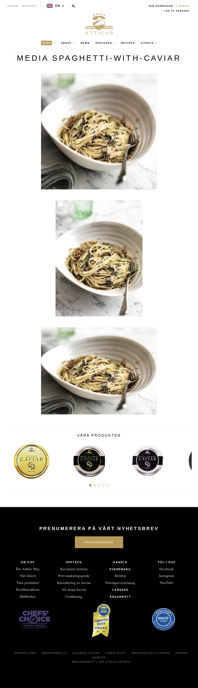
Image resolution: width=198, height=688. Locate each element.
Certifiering (73, 596)
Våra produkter (27, 582)
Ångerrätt (120, 596)
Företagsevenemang (120, 582)
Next (186, 459)
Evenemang (120, 569)
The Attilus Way (27, 568)
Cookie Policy (115, 653)
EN (57, 5)
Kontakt (29, 6)
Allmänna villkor (86, 653)
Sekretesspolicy (54, 653)
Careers (120, 589)
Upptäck (74, 562)
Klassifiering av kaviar (74, 582)
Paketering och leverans (151, 653)
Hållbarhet (27, 596)
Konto (13, 6)
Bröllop (120, 575)
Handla (120, 562)
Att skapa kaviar (74, 589)
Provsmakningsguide (74, 575)
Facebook (166, 568)
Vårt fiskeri (28, 575)
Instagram (166, 575)
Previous (11, 459)
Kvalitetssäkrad (27, 589)
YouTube (166, 582)
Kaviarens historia (74, 568)
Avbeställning (25, 653)
